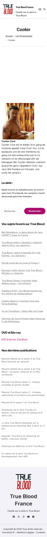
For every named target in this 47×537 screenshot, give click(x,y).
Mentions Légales (26, 532)
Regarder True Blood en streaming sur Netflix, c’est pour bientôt (21, 437)
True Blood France (24, 7)
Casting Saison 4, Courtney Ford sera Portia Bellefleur (20, 302)
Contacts (40, 532)
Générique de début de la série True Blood (23, 446)
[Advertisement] (23, 74)
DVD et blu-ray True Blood (14, 339)
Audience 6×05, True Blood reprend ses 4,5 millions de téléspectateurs (22, 292)
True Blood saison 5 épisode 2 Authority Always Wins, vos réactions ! (22, 244)
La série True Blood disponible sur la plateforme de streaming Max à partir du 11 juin (23, 426)
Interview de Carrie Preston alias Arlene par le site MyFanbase (23, 320)
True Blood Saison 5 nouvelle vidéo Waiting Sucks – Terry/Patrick (19, 282)
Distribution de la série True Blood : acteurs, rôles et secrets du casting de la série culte (22, 413)
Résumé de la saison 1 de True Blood (20, 402)
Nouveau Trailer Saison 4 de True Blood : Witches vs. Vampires (22, 271)
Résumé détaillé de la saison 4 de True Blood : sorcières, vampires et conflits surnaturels (21, 372)
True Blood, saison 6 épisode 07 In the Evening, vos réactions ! (21, 254)
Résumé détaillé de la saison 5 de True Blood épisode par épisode (21, 360)
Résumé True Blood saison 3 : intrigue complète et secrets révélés (21, 383)
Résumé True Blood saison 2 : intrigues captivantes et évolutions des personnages (23, 393)
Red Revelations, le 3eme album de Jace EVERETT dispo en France (22, 233)
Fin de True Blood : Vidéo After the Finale (22, 311)
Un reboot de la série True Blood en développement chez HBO (20, 455)
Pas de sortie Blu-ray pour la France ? (21, 263)
